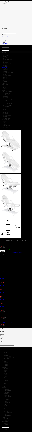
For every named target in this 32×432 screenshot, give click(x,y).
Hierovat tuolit (5, 71)
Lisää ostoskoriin (2, 251)
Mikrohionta (5, 81)
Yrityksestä (1, 341)
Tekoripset (4, 85)
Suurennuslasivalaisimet (7, 419)
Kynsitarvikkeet (5, 114)
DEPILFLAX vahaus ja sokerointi (7, 91)
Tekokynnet (6, 102)
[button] (4, 52)
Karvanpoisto (3, 90)
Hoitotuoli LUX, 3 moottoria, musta (4, 274)
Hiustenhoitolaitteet (4, 60)
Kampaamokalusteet (4, 351)
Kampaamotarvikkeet (6, 366)
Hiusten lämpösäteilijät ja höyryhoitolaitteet (9, 357)
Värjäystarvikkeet (5, 66)
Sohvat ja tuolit (6, 423)
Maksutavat (1, 335)
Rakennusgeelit (7, 106)
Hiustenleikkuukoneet (6, 62)
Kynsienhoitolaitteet (4, 108)
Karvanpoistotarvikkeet (7, 391)
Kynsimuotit (5, 116)
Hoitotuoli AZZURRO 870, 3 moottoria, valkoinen (6, 322)
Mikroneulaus (5, 82)
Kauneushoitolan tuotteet (5, 84)
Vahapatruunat (7, 94)
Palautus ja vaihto (2, 337)
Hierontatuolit (5, 370)
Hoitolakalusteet (4, 70)
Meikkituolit (5, 77)
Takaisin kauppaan (4, 67)
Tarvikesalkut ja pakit (4, 124)
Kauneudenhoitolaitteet (5, 79)
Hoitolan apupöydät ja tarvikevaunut (8, 72)
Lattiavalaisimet (5, 121)
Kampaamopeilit (5, 58)
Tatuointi (3, 128)
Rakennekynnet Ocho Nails (7, 107)
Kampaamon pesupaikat (7, 354)
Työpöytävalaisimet (6, 420)
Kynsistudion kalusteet (5, 97)
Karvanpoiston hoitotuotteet (9, 388)
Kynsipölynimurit (6, 407)
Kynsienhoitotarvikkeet (5, 113)
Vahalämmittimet (5, 96)
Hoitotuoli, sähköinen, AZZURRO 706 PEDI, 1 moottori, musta (8, 281)
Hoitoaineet (6, 67)
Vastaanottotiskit (5, 127)
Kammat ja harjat (5, 65)
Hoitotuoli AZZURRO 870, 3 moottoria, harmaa (6, 315)
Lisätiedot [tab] (3, 254)
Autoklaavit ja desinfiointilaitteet (6, 125)
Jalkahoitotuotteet (5, 88)
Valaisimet (3, 120)
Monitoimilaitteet (6, 379)
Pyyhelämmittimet (5, 83)
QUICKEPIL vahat (5, 95)
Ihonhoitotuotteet (6, 382)
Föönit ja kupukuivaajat (6, 61)
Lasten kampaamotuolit (6, 57)
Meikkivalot (4, 122)
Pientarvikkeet (6, 385)
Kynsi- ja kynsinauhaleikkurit (7, 115)
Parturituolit (4, 56)
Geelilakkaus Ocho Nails (7, 398)
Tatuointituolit (5, 78)
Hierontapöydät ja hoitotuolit (7, 75)
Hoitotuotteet (6, 101)
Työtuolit (3, 416)
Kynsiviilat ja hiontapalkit (6, 118)
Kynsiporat (4, 109)
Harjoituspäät (5, 64)
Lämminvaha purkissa (8, 93)
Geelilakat (6, 100)
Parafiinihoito (5, 86)
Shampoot (6, 68)
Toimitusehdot (2, 334)
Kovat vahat (6, 92)
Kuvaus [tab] (3, 253)
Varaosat (4, 110)
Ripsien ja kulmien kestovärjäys (6, 119)
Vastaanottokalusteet (4, 126)
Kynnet (3, 394)
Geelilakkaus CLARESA (7, 395)
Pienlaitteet (5, 376)
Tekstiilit (4, 89)
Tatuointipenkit (6, 369)
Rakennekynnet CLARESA (7, 105)
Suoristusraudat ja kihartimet (7, 63)
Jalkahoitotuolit (6, 373)
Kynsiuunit (4, 111)
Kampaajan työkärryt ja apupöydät (7, 59)
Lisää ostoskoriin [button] (2, 278)
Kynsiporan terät (5, 112)
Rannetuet (4, 117)
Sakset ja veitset (5, 69)
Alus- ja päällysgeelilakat (8, 99)
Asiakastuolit (5, 74)
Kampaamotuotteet (4, 360)
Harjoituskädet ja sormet (7, 410)
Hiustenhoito (5, 363)
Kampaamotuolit (6, 352)
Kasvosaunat (5, 80)
